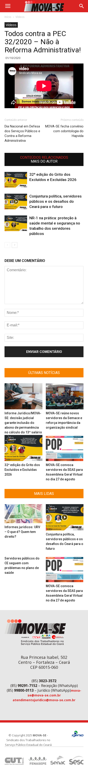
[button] (81, 6)
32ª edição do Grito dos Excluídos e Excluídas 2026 (22, 469)
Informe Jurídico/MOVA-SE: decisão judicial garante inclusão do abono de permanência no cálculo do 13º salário (23, 422)
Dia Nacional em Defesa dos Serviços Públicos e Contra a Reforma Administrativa (22, 133)
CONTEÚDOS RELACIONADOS (44, 157)
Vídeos (20, 17)
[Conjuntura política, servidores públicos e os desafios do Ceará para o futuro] (16, 201)
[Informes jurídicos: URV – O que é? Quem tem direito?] (23, 513)
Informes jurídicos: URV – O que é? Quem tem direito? (22, 531)
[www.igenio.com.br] (77, 736)
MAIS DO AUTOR (44, 161)
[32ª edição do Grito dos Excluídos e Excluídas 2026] (16, 180)
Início (8, 17)
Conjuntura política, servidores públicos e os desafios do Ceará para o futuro (55, 201)
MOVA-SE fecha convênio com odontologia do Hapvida (64, 131)
